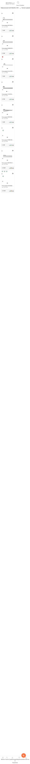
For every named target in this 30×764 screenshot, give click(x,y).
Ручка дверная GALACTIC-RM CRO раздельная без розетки (8, 71)
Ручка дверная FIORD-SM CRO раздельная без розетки (8, 140)
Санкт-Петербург (20, 5)
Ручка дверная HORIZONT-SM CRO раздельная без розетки (8, 48)
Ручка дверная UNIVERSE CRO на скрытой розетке (8, 185)
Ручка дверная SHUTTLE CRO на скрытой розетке (8, 162)
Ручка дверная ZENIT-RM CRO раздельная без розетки (8, 117)
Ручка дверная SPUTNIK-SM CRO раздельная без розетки (8, 25)
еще (13, 30)
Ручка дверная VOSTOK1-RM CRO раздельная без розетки (8, 94)
